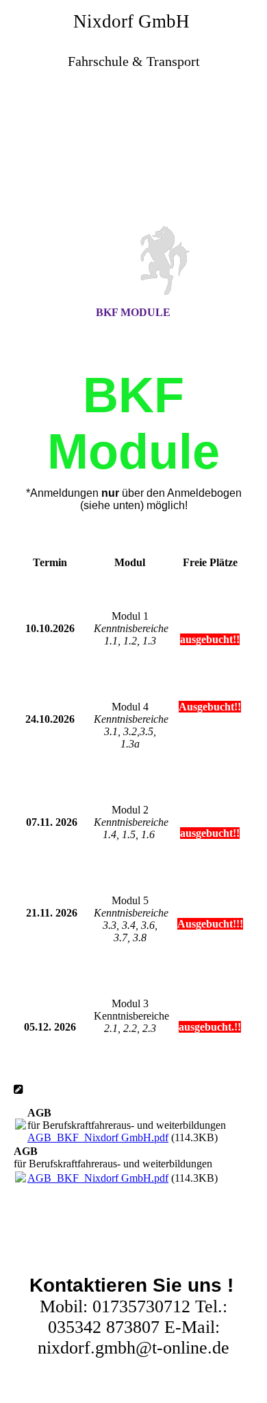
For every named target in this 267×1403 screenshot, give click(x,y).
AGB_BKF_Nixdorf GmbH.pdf (97, 1137)
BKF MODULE (133, 312)
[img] (133, 159)
